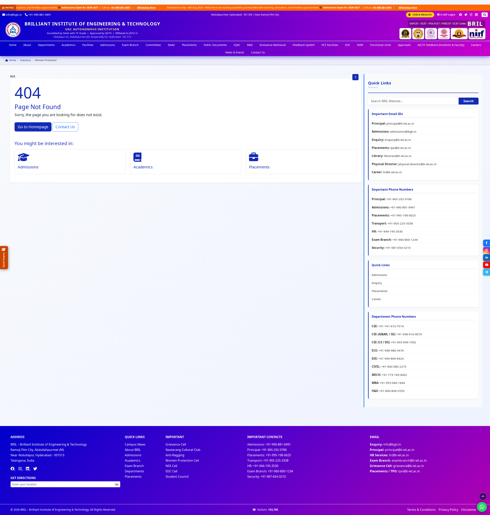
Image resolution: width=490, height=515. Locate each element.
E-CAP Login (447, 14)
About (27, 45)
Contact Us (258, 52)
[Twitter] (466, 14)
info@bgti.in (13, 14)
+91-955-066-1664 (392, 383)
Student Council (177, 476)
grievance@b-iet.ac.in (408, 466)
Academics (68, 45)
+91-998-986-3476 (391, 350)
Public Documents (215, 45)
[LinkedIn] (476, 14)
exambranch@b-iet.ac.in (409, 460)
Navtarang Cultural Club (183, 450)
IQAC (237, 45)
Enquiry (377, 283)
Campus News (135, 444)
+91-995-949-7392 (403, 342)
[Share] (486, 272)
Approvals (404, 45)
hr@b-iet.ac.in (392, 172)
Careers (476, 45)
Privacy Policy (448, 510)
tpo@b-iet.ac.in (400, 148)
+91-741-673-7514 (391, 326)
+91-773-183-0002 (394, 375)
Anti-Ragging (175, 455)
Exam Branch (130, 45)
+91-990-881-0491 (90, 7)
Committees (153, 45)
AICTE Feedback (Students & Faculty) (441, 45)
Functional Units (380, 45)
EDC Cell (171, 471)
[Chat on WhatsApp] (482, 507)
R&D (250, 45)
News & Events (234, 52)
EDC (347, 45)
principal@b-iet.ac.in (400, 123)
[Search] (485, 14)
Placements (189, 45)
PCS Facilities (330, 45)
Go (116, 484)
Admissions (107, 45)
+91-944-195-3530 (390, 231)
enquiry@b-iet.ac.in (398, 140)
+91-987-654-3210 (398, 248)
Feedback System (304, 45)
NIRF (360, 45)
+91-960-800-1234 (405, 240)
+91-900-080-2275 (393, 366)
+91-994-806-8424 (391, 358)
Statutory (25, 60)
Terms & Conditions (421, 510)
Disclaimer (469, 510)
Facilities (87, 45)
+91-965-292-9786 (399, 199)
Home (12, 45)
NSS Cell (171, 466)
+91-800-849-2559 (391, 391)
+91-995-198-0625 (403, 215)
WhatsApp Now (115, 7)
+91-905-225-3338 (400, 223)
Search (468, 101)
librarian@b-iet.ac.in (397, 156)
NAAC (171, 45)
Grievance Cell (176, 444)
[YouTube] (486, 264)
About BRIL (133, 450)
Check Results (422, 14)
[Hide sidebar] (355, 77)
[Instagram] (471, 14)
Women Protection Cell (182, 460)
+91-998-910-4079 (409, 334)
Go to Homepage (33, 126)
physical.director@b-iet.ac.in (417, 164)
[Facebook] (460, 14)
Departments (46, 45)
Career (376, 299)
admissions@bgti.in (403, 131)
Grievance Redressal (273, 45)
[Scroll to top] (483, 496)
